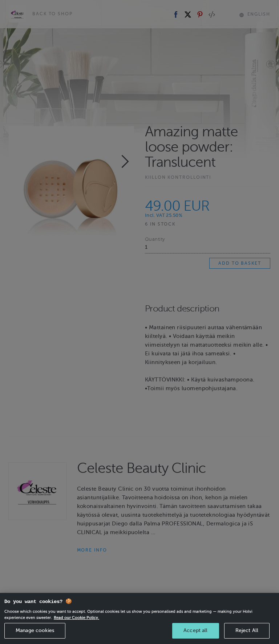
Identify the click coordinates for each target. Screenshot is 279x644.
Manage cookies (35, 630)
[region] (139, 618)
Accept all (195, 630)
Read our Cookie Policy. (76, 617)
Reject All (246, 630)
